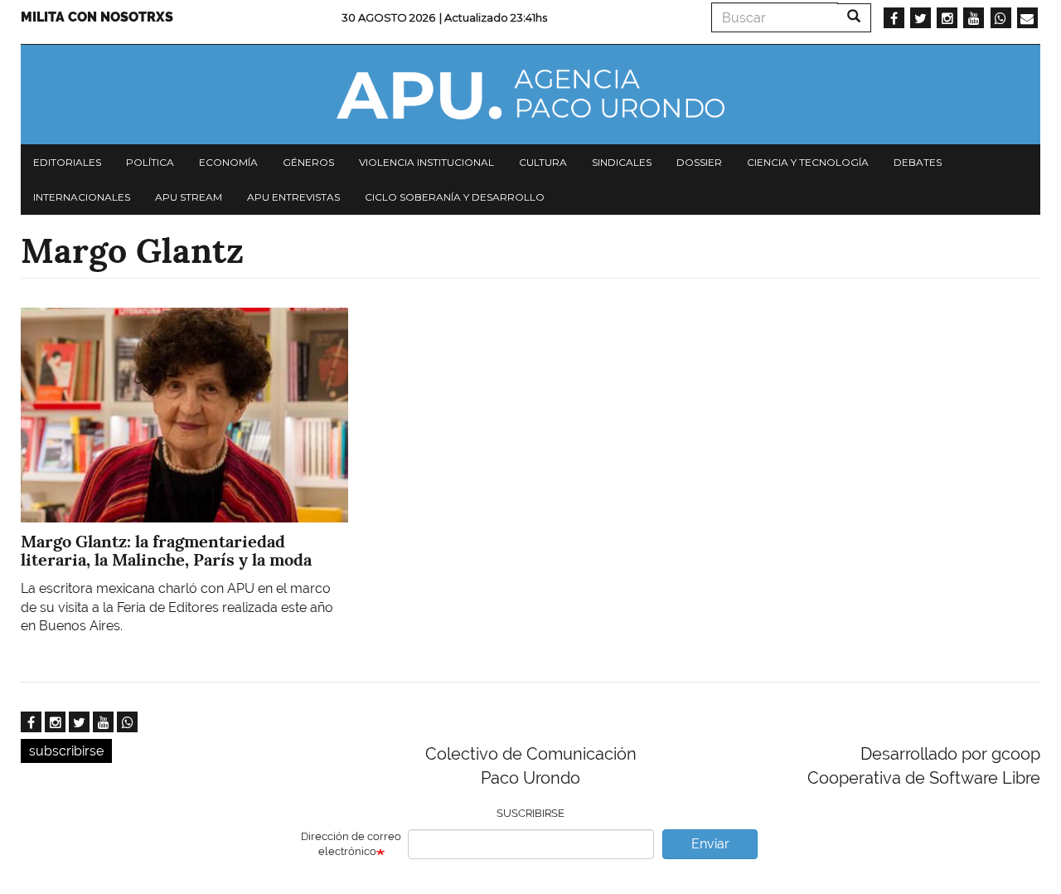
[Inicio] (530, 94)
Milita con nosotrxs (97, 17)
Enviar (710, 844)
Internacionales (81, 197)
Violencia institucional (426, 162)
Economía (228, 162)
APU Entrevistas (293, 197)
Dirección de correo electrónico (351, 844)
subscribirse (66, 751)
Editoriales (67, 162)
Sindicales (622, 162)
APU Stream (188, 197)
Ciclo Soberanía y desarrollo (455, 197)
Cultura (543, 162)
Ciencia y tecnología (808, 162)
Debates (918, 162)
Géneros (308, 162)
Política (150, 162)
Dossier (699, 162)
